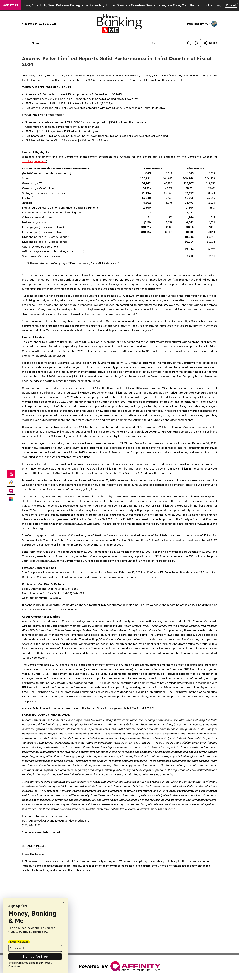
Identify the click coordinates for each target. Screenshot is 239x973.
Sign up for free (35, 956)
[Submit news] (11, 474)
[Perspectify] (11, 482)
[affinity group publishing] (11, 491)
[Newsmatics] (11, 499)
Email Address (19, 941)
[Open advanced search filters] (197, 43)
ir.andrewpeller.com (34, 161)
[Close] (63, 902)
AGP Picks (10, 5)
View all (231, 5)
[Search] (189, 43)
